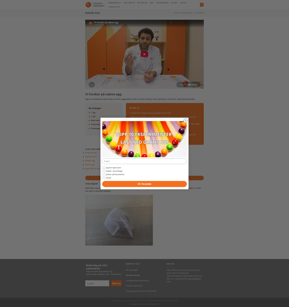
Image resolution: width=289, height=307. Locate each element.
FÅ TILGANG (144, 184)
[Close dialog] (186, 121)
